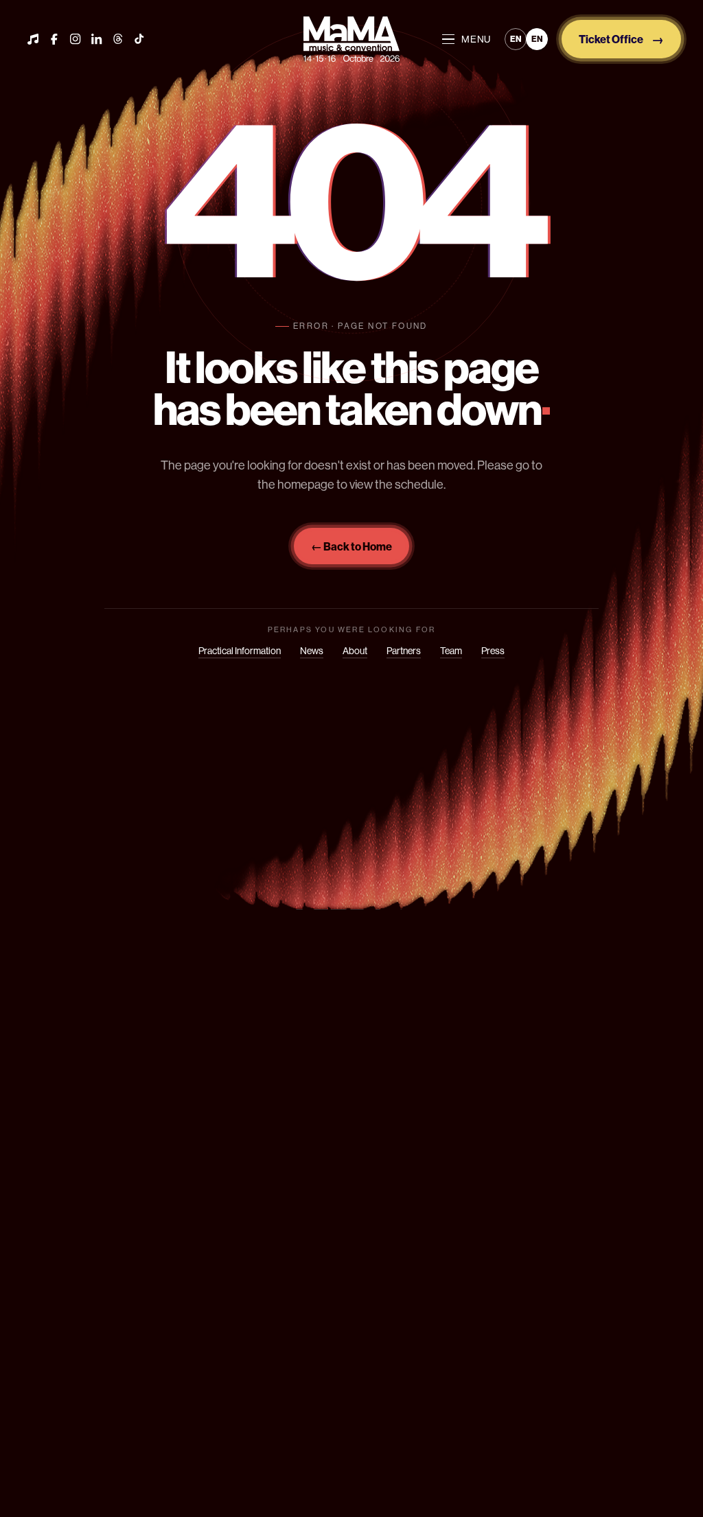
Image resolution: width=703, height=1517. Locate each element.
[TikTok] (139, 39)
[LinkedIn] (97, 39)
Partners (404, 650)
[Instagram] (76, 39)
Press (493, 650)
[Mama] (351, 38)
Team (451, 650)
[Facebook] (54, 39)
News (311, 650)
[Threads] (118, 39)
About (355, 650)
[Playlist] (33, 39)
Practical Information (239, 650)
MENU (476, 39)
